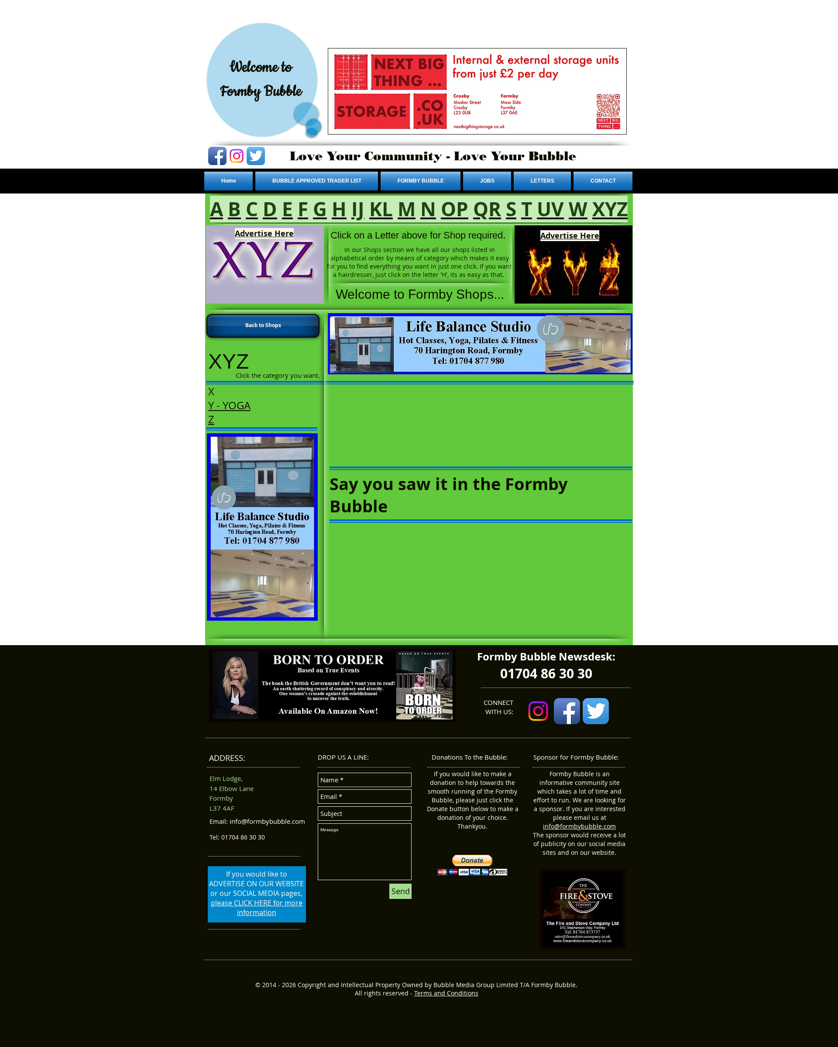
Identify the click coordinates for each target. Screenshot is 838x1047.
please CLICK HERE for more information (256, 907)
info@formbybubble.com (579, 826)
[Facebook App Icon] (217, 156)
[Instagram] (236, 156)
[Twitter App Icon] (256, 156)
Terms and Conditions (446, 993)
